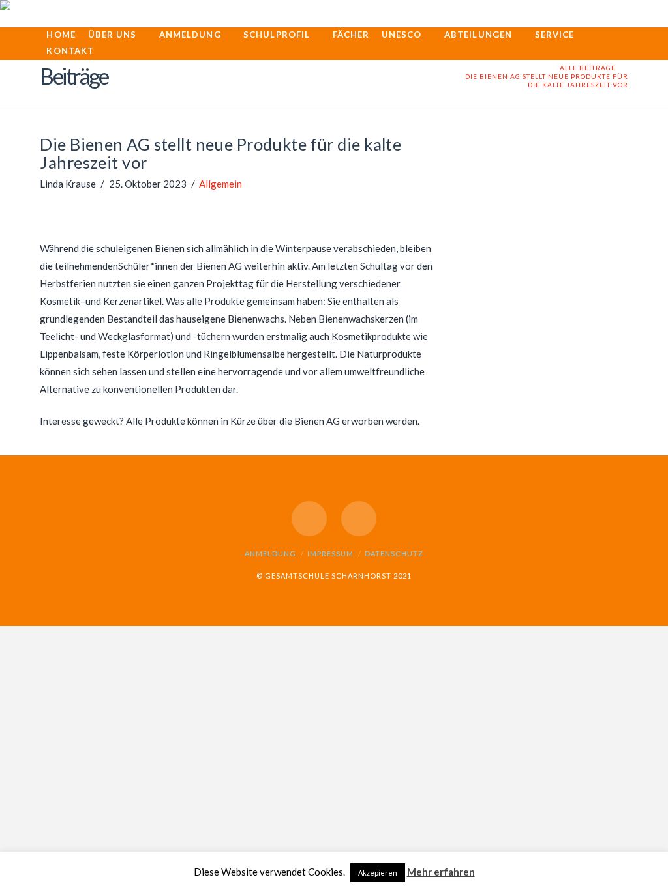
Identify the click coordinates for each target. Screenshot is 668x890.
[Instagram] (358, 518)
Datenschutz (394, 553)
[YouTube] (309, 518)
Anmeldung (270, 553)
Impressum (330, 553)
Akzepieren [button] (377, 872)
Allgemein (220, 184)
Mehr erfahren (441, 872)
